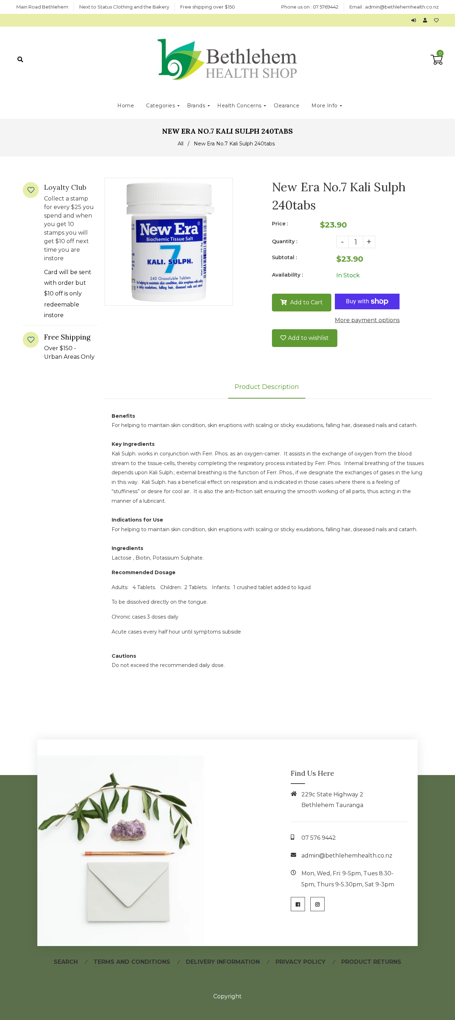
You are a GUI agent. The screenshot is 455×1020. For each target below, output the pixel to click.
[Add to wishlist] (436, 20)
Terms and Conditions (131, 961)
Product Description (267, 387)
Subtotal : (284, 257)
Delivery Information (223, 961)
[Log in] (415, 20)
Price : (280, 223)
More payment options (367, 320)
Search (66, 961)
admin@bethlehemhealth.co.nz (402, 7)
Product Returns (371, 961)
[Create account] (426, 20)
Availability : (287, 275)
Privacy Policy (300, 961)
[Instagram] (317, 904)
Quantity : (284, 241)
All (180, 143)
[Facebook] (298, 904)
